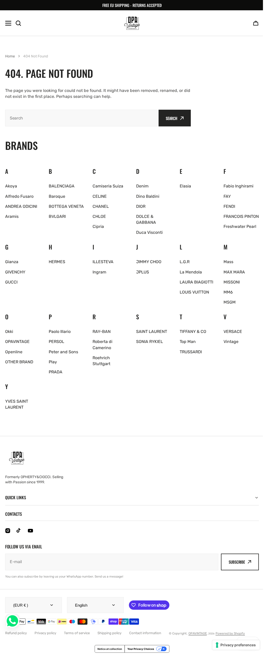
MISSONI (232, 282)
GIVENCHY (15, 272)
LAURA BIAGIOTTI (196, 282)
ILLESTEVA (103, 261)
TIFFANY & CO (193, 331)
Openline (13, 351)
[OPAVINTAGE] (132, 23)
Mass (228, 261)
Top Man (188, 341)
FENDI (229, 206)
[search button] (18, 23)
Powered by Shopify (230, 633)
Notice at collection (108, 648)
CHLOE (99, 216)
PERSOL (56, 341)
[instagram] (7, 530)
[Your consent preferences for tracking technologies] (232, 645)
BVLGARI (57, 216)
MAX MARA (234, 272)
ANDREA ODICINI (21, 206)
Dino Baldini (147, 196)
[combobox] (81, 118)
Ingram (99, 272)
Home (10, 56)
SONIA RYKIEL (149, 341)
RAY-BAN (102, 331)
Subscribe (233, 562)
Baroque (57, 196)
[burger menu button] (8, 23)
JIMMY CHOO (148, 261)
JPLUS (142, 272)
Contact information (145, 633)
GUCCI (11, 282)
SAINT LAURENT (151, 331)
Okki (9, 331)
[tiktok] (19, 530)
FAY (227, 196)
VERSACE (233, 331)
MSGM (230, 302)
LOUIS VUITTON (194, 292)
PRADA (55, 371)
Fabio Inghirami (238, 186)
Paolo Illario (60, 331)
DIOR (140, 206)
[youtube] (30, 530)
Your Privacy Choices (139, 648)
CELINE (100, 196)
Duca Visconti (149, 232)
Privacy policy (45, 633)
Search (171, 118)
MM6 (228, 292)
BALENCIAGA (62, 186)
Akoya (11, 186)
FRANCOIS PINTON (241, 216)
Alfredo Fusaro (19, 196)
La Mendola (191, 272)
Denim (142, 186)
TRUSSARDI (191, 351)
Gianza (11, 261)
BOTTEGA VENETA (66, 206)
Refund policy (16, 633)
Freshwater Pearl (240, 226)
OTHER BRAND (19, 361)
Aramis (12, 216)
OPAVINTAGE (17, 341)
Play (53, 361)
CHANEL (101, 206)
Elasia (185, 186)
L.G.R (184, 261)
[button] (256, 23)
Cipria (98, 226)
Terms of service (77, 633)
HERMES (57, 261)
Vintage (231, 341)
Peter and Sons (63, 351)
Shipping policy (109, 633)
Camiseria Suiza (108, 186)
